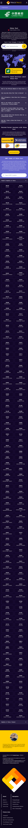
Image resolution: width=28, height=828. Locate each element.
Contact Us (5, 802)
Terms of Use (5, 806)
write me (9, 746)
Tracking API (5, 815)
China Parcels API (18, 760)
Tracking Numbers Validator (17, 806)
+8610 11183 (15, 72)
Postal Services (15, 804)
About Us (4, 800)
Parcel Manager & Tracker (8, 822)
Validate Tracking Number (8, 817)
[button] (1, 3)
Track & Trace (6, 745)
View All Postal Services (14, 152)
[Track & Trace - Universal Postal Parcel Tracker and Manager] (14, 2)
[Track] (24, 46)
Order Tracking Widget (16, 808)
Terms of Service (13, 763)
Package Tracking (15, 802)
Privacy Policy (5, 763)
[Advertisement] (14, 21)
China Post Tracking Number (8, 819)
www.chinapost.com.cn (17, 70)
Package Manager (16, 800)
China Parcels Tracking (7, 824)
